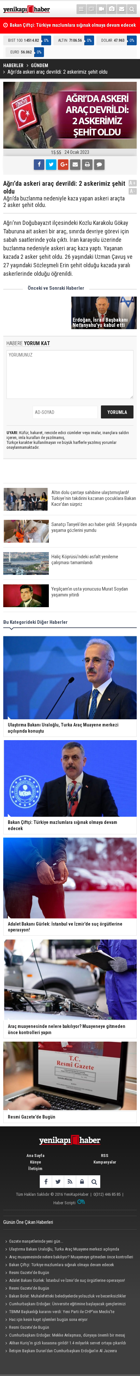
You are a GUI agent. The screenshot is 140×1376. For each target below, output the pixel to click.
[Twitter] (51, 164)
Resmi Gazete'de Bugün (29, 1272)
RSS (104, 1155)
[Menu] (81, 9)
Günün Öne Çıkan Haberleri (28, 1222)
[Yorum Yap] (99, 164)
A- (133, 191)
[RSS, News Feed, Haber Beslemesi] (70, 1181)
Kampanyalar (104, 1162)
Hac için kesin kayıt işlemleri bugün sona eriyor (48, 1319)
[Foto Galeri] (112, 9)
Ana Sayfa (35, 1155)
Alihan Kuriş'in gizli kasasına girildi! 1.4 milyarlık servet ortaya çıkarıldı (67, 1342)
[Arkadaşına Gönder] (75, 164)
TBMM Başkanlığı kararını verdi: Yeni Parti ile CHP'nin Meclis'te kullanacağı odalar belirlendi (58, 1312)
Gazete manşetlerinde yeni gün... (36, 1241)
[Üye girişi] (82, 1181)
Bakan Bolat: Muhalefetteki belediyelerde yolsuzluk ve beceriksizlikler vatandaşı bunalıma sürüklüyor (64, 1297)
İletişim (35, 1168)
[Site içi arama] (132, 9)
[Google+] (63, 164)
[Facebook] (39, 164)
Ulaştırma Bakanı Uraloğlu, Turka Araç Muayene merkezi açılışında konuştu (61, 1250)
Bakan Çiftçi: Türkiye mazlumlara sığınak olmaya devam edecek (61, 1264)
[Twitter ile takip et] (58, 1181)
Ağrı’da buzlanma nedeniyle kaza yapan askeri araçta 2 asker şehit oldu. (64, 201)
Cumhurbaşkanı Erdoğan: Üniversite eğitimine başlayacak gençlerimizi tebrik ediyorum (64, 1304)
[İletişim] (122, 9)
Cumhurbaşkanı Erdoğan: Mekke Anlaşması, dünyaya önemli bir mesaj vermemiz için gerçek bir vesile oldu (64, 1336)
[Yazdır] (87, 164)
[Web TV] (101, 9)
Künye (35, 1162)
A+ (132, 183)
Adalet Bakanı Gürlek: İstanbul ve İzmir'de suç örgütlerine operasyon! (67, 1280)
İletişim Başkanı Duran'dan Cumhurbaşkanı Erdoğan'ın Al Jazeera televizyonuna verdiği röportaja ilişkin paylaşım (60, 1351)
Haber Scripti (64, 1202)
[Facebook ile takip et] (46, 1181)
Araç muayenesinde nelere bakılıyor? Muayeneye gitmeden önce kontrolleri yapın (68, 1257)
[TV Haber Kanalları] (91, 9)
